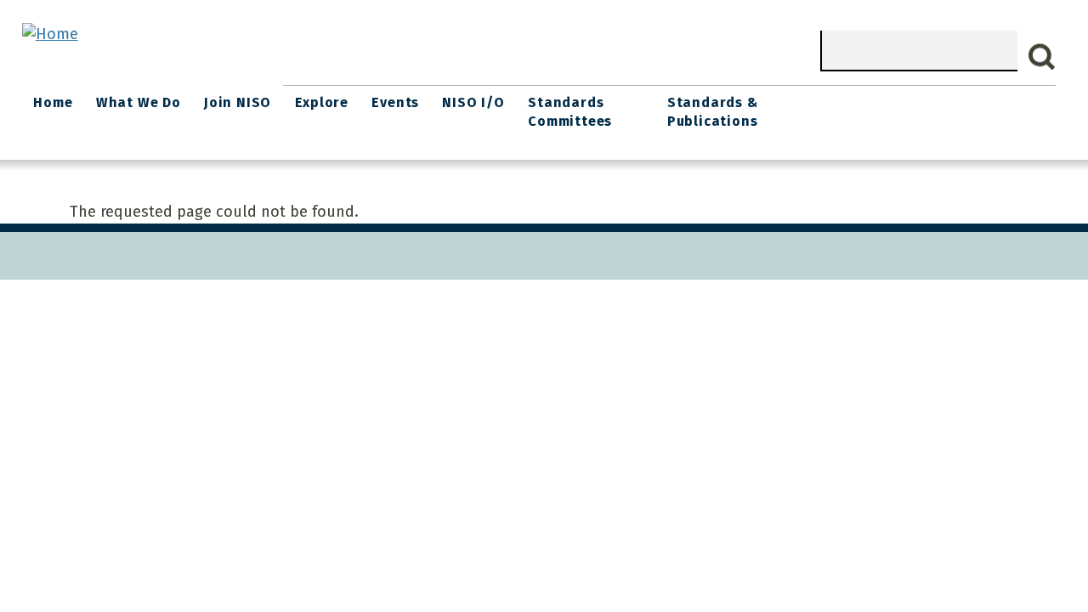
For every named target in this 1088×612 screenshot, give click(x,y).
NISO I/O (473, 102)
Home (52, 102)
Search (1042, 57)
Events (395, 102)
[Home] (50, 34)
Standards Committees (570, 111)
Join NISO (237, 102)
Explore (322, 102)
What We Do (138, 102)
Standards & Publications (712, 111)
